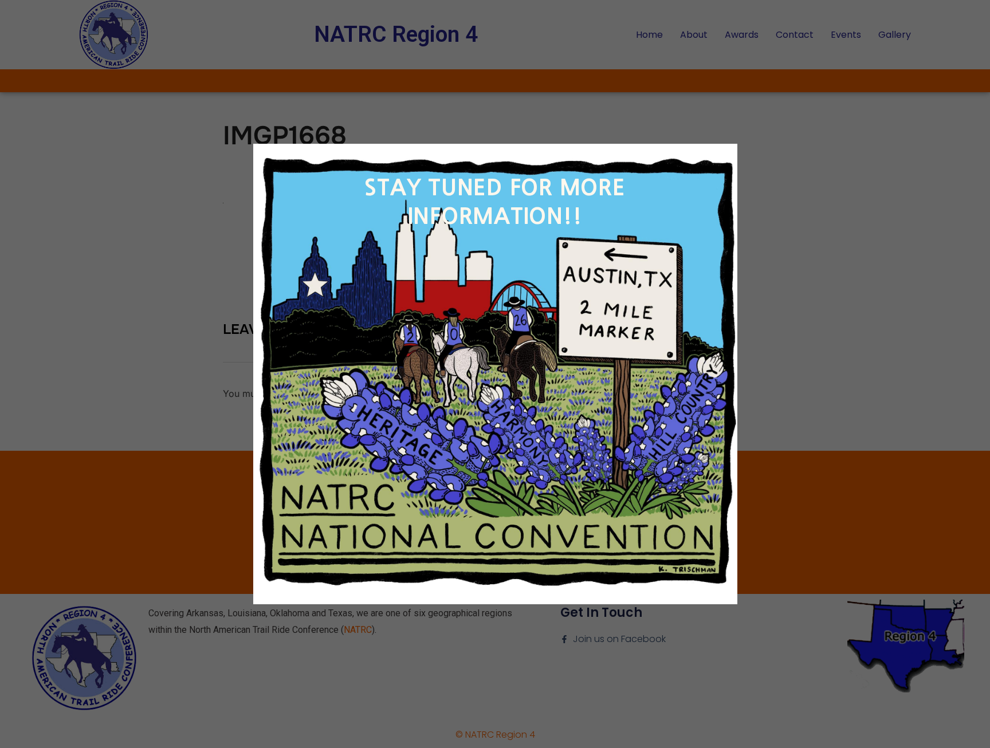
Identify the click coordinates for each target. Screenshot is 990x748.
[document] (495, 374)
